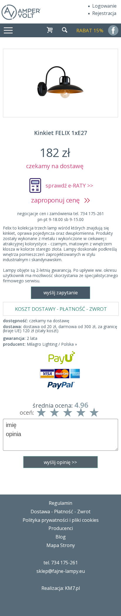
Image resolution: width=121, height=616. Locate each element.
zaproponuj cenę (57, 199)
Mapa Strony (60, 545)
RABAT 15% (89, 30)
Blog (61, 537)
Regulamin (60, 503)
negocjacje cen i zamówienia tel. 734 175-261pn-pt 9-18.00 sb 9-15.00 (60, 216)
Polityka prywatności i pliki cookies (61, 520)
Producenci (60, 528)
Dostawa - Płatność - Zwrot (60, 511)
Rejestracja (104, 13)
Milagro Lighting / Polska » (52, 344)
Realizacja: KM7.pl (60, 588)
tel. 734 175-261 (60, 562)
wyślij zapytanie (60, 292)
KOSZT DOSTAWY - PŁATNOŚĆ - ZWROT (61, 309)
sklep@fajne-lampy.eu (60, 571)
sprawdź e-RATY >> (69, 185)
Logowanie (104, 6)
